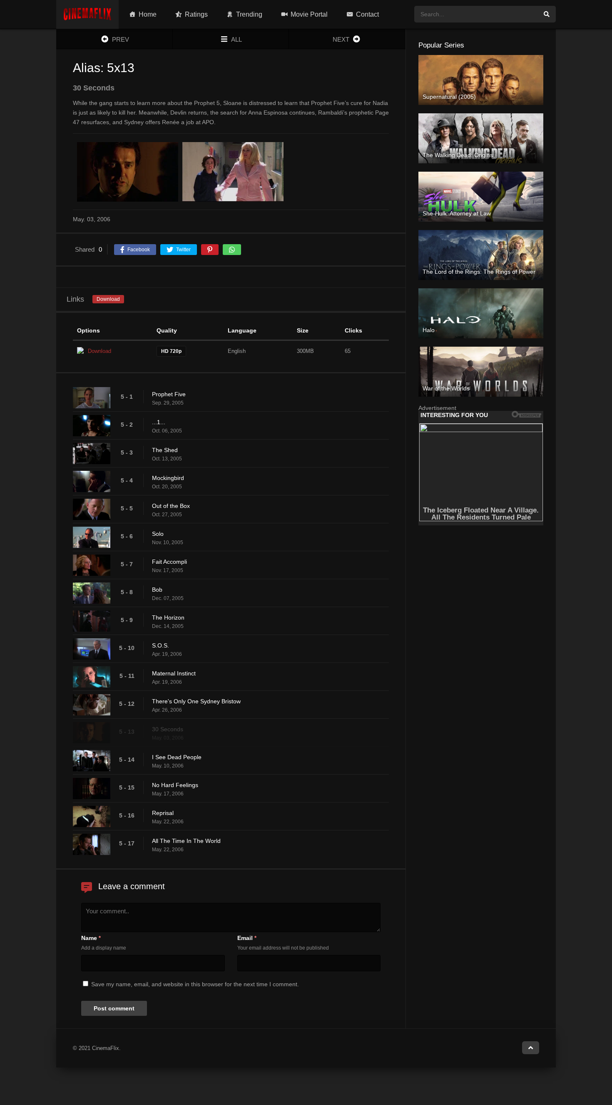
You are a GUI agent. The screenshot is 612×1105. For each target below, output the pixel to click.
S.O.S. (160, 645)
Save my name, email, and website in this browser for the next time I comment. (195, 984)
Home (148, 14)
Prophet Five (169, 394)
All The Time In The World (186, 841)
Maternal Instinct (174, 673)
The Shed (165, 450)
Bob (157, 589)
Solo (158, 533)
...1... (158, 422)
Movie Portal (309, 14)
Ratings (196, 14)
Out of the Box (171, 505)
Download (108, 299)
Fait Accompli (169, 561)
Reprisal (163, 813)
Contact (367, 14)
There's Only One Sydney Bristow (196, 701)
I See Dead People (177, 757)
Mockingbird (168, 478)
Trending (249, 14)
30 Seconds (167, 729)
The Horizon (168, 617)
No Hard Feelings (175, 785)
